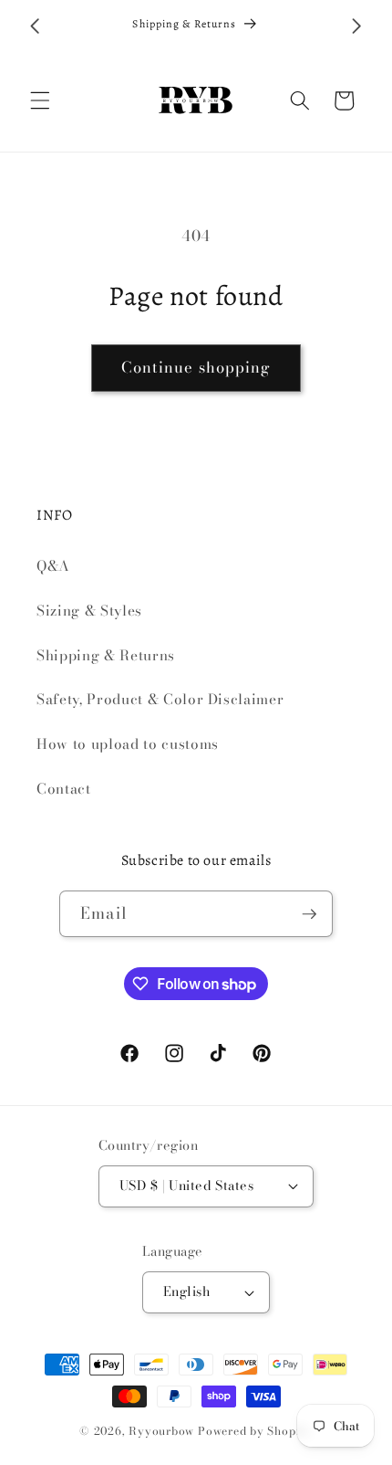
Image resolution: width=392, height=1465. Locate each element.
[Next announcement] (357, 26)
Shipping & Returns (105, 655)
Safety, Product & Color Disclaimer (160, 699)
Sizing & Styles (89, 610)
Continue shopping (196, 367)
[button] (40, 100)
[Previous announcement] (35, 26)
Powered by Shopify (255, 1430)
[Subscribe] (309, 914)
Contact (63, 788)
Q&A (53, 565)
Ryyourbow (161, 1430)
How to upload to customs (127, 743)
